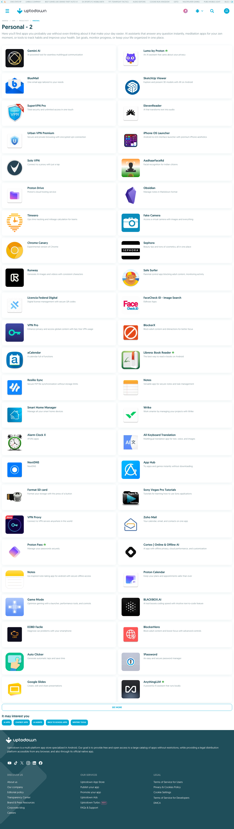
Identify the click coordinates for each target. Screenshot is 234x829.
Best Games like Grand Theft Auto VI (61, 2)
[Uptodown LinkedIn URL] (34, 763)
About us (12, 782)
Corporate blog (16, 807)
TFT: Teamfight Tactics (118, 2)
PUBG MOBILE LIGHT (212, 2)
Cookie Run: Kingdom (159, 2)
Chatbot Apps (21, 722)
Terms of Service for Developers (171, 797)
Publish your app (89, 787)
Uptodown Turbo (93, 802)
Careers (11, 812)
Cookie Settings (162, 792)
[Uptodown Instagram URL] (28, 763)
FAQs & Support (89, 807)
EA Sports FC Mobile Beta (93, 2)
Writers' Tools (79, 722)
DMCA (157, 802)
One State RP (15, 2)
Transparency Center (19, 797)
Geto (176, 2)
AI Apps (7, 722)
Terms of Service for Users (168, 782)
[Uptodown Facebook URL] (40, 763)
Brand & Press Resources (21, 802)
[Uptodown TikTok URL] (16, 763)
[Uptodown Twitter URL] (22, 763)
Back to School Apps (57, 722)
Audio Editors (139, 2)
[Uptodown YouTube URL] (9, 763)
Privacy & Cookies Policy (167, 787)
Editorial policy (15, 792)
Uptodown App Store (92, 782)
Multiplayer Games (191, 2)
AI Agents (37, 722)
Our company (15, 787)
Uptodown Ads (89, 797)
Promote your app (90, 792)
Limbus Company (33, 2)
